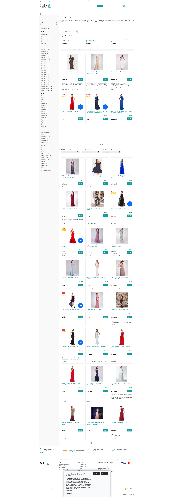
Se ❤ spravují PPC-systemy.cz (129, 494)
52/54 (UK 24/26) (47, 90)
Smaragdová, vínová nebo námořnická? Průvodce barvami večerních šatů (106, 463)
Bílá (44, 95)
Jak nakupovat (62, 467)
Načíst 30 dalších (97, 443)
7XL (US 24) (45, 68)
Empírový (45, 159)
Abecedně (96, 49)
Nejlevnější (72, 49)
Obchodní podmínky (96, 1)
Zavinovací (45, 148)
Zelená (44, 115)
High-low (45, 157)
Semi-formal (46, 136)
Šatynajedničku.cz (84, 466)
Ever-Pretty (45, 38)
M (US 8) (45, 53)
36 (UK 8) (45, 72)
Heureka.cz (71, 451)
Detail (80, 79)
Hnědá (44, 113)
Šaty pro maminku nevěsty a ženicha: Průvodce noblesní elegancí (105, 467)
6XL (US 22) (45, 66)
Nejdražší (80, 49)
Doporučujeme (64, 49)
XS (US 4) (45, 49)
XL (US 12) (45, 57)
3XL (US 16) (46, 61)
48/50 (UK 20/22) (47, 88)
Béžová (44, 107)
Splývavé (45, 150)
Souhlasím (104, 473)
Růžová (44, 111)
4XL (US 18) (45, 63)
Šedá (44, 99)
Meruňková (45, 117)
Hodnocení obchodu (63, 472)
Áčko (44, 165)
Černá (44, 97)
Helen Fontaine (46, 41)
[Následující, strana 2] (130, 443)
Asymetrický (45, 163)
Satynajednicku (83, 468)
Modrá (44, 103)
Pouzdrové (45, 153)
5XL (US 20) (45, 65)
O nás (72, 1)
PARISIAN (45, 43)
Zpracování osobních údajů (82, 1)
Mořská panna (46, 155)
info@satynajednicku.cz (122, 450)
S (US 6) (45, 51)
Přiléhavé (45, 151)
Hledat (100, 6)
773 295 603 (95, 450)
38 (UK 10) (45, 74)
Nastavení (69, 493)
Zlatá (44, 124)
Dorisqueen (45, 36)
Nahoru (64, 443)
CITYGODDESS (46, 34)
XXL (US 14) (46, 59)
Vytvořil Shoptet (130, 488)
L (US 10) (45, 55)
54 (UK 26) (45, 84)
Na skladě (45, 28)
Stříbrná (45, 126)
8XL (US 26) (45, 70)
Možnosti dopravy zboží (64, 469)
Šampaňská (45, 123)
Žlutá (44, 121)
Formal (45, 138)
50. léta (44, 167)
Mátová (44, 109)
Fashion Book (46, 39)
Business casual (46, 132)
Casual (44, 134)
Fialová (44, 119)
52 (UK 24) (45, 82)
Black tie (45, 140)
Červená (45, 105)
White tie (45, 142)
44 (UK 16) (45, 80)
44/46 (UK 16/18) (47, 86)
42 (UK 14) (45, 78)
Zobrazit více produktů (96, 46)
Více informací (69, 490)
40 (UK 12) (45, 76)
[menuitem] (43, 11)
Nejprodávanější (87, 49)
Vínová (44, 101)
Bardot (44, 161)
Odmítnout (96, 473)
